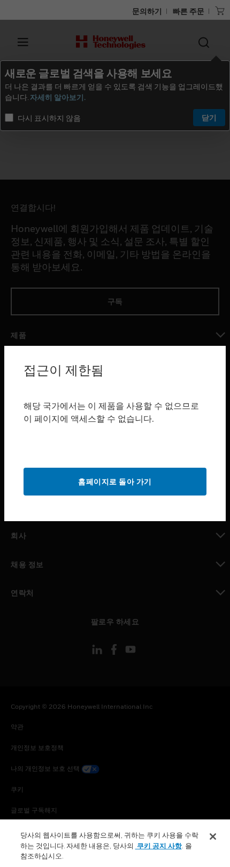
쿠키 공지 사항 (158, 845)
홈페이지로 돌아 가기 (115, 481)
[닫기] (213, 836)
